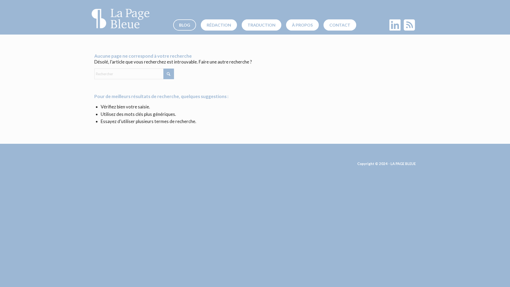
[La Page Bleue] (120, 18)
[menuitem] (186, 25)
